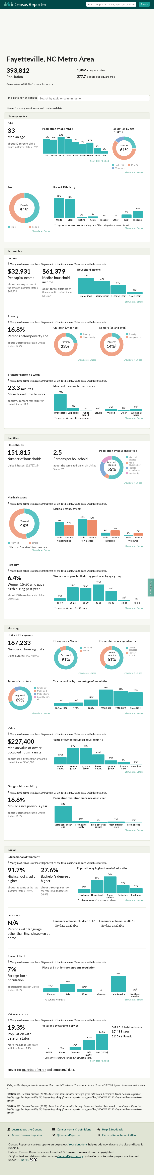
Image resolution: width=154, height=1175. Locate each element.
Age (10, 122)
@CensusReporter (68, 1135)
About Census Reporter (27, 1135)
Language (14, 915)
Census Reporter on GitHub (119, 1135)
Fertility (13, 564)
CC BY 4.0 (22, 1159)
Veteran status (18, 1014)
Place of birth (16, 956)
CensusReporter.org (70, 1156)
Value (11, 728)
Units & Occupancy (20, 635)
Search (144, 4)
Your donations (78, 1144)
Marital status (17, 497)
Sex (10, 187)
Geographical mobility (22, 786)
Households (16, 445)
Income (12, 258)
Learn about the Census (27, 1129)
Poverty (13, 316)
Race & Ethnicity (64, 187)
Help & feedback (112, 1129)
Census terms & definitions (74, 1129)
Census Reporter (30, 4)
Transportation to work (24, 374)
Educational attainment (24, 856)
